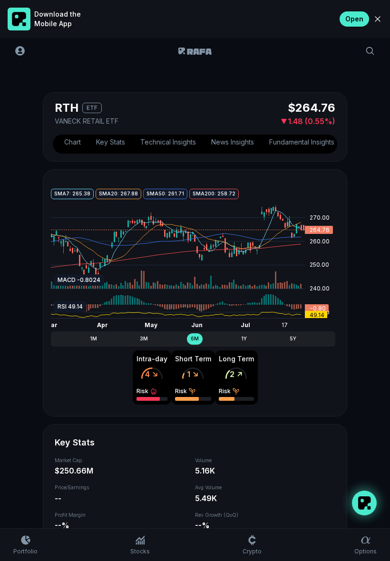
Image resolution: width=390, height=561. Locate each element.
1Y (244, 339)
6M (195, 339)
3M (144, 339)
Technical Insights (168, 142)
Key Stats (110, 142)
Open (354, 19)
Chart (72, 142)
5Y (293, 339)
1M (93, 339)
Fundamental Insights (301, 142)
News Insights (232, 142)
